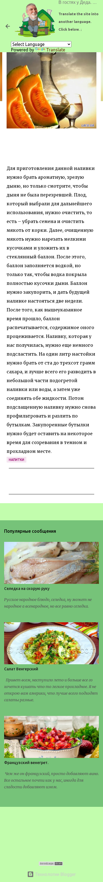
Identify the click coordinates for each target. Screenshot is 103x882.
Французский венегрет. (26, 762)
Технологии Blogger (55, 874)
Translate (55, 49)
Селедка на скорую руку (26, 588)
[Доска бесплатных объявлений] (51, 864)
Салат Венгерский (21, 669)
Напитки (16, 459)
